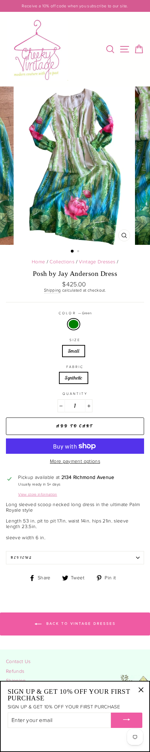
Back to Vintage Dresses (80, 624)
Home (38, 262)
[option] (75, 5)
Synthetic (73, 378)
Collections (62, 262)
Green (74, 324)
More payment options (75, 461)
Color (75, 313)
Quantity (75, 394)
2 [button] (79, 252)
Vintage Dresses (97, 262)
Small (73, 351)
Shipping (52, 290)
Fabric (75, 367)
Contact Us (18, 661)
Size (75, 340)
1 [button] (72, 251)
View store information (37, 494)
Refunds (15, 671)
